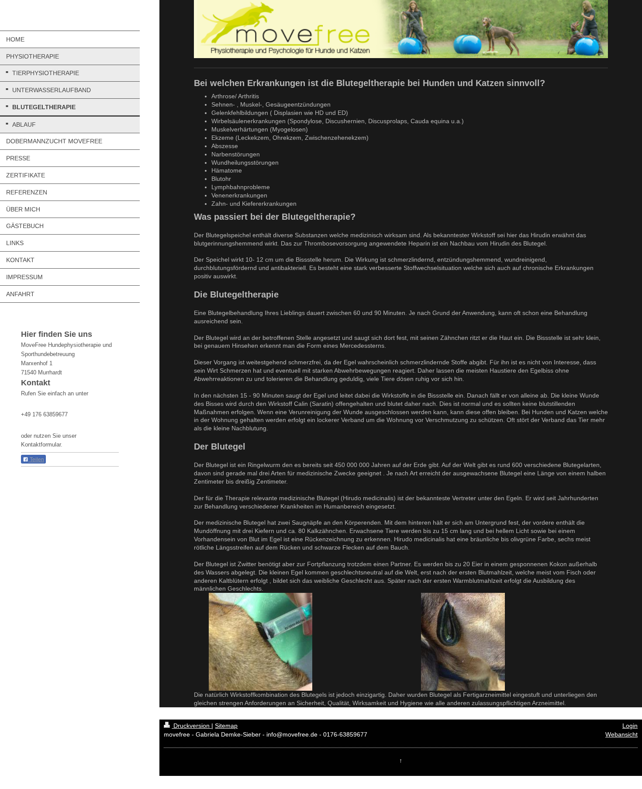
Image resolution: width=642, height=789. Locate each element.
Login (630, 725)
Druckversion (191, 725)
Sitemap (226, 725)
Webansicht (621, 734)
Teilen (36, 460)
